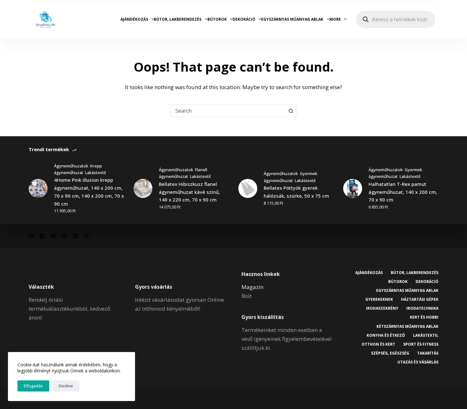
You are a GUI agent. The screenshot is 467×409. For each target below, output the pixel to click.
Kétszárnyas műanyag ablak (407, 326)
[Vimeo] (86, 236)
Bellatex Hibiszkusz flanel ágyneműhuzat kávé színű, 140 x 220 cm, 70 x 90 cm (189, 192)
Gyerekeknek (379, 299)
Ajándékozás (134, 19)
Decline (66, 386)
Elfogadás (33, 386)
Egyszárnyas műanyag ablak (292, 19)
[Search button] (290, 110)
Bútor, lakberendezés (177, 19)
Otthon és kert (378, 344)
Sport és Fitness (420, 344)
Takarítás (427, 353)
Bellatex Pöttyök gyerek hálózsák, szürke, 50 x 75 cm (296, 192)
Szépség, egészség (390, 353)
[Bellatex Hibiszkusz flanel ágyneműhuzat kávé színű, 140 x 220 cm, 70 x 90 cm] (142, 188)
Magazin (252, 287)
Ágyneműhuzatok (71, 166)
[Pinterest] (64, 236)
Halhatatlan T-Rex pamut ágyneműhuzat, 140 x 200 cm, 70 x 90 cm (403, 192)
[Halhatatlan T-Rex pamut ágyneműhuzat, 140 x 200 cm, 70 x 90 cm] (352, 188)
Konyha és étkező (386, 335)
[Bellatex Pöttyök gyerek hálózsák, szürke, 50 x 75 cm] (247, 188)
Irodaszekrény (382, 308)
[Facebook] (31, 236)
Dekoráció (244, 19)
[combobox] (228, 110)
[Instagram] (53, 236)
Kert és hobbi (424, 317)
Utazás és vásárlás (417, 362)
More (335, 19)
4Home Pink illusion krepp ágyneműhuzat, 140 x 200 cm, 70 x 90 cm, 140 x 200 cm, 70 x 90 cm (89, 192)
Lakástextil (95, 172)
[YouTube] (75, 236)
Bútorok (217, 19)
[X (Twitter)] (42, 236)
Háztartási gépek (419, 299)
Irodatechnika (422, 308)
